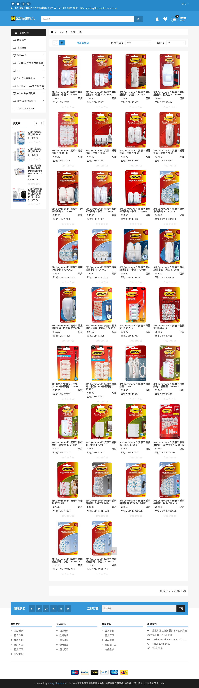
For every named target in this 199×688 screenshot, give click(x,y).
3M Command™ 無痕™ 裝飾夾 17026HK (168, 327)
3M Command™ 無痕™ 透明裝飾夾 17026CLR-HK (168, 502)
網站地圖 (18, 654)
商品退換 (109, 649)
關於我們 (64, 630)
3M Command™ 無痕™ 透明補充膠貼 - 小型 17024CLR (67, 560)
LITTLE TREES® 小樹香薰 (30, 85)
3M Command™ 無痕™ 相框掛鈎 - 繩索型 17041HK (67, 443)
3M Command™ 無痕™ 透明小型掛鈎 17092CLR (67, 268)
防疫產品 (21, 39)
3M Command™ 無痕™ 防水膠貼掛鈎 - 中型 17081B (135, 268)
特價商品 (18, 635)
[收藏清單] (165, 19)
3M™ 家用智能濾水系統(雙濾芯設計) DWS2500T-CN (35, 170)
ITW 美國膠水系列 (26, 100)
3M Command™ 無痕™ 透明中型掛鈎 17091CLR (168, 210)
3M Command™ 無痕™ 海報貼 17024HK (67, 502)
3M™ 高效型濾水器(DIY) (35, 150)
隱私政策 (64, 640)
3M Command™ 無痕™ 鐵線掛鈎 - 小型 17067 (101, 152)
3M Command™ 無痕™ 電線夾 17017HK (135, 327)
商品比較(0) (83, 42)
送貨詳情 (64, 635)
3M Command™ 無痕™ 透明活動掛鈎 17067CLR (101, 268)
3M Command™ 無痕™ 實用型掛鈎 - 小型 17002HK (101, 93)
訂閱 (180, 608)
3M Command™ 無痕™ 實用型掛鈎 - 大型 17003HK (135, 93)
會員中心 (109, 630)
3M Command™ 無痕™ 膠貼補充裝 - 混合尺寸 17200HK (168, 443)
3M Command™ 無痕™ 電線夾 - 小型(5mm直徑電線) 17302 (101, 386)
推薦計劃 (18, 640)
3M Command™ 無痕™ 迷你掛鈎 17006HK (67, 152)
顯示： (161, 43)
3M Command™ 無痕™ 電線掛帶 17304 (135, 385)
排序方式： (117, 43)
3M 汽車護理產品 (26, 78)
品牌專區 (18, 644)
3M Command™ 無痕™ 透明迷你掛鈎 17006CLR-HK (135, 502)
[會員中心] (157, 19)
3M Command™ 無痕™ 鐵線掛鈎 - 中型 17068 (135, 152)
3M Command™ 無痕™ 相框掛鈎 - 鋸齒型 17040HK (168, 385)
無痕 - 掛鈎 (76, 31)
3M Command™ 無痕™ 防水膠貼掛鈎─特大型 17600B (67, 327)
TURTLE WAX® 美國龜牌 (30, 62)
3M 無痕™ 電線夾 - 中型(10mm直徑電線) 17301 (65, 385)
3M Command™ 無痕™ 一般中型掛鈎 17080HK (67, 210)
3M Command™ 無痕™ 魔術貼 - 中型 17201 (101, 443)
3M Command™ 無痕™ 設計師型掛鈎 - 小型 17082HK (135, 210)
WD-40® (21, 55)
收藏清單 (109, 640)
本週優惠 (21, 47)
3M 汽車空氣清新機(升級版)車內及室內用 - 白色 (35, 192)
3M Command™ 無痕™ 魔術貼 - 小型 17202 (135, 443)
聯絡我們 (18, 630)
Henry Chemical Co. (58, 683)
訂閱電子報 (110, 644)
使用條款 (64, 644)
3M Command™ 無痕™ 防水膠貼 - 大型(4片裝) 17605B (101, 327)
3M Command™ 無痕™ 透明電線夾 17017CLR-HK (101, 502)
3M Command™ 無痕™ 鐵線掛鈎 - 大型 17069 (168, 152)
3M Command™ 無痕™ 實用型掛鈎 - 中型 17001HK (67, 93)
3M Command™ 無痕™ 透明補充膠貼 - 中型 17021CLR (101, 560)
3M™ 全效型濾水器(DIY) (35, 133)
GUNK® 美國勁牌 (26, 93)
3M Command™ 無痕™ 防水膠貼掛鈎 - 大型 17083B (168, 268)
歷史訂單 (18, 649)
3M (19, 70)
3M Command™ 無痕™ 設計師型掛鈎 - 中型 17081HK (101, 210)
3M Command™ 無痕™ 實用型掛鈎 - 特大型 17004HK (168, 93)
